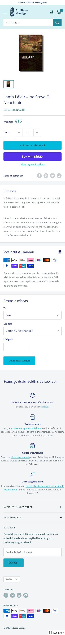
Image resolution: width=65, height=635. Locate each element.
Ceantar (7, 323)
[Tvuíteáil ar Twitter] (52, 175)
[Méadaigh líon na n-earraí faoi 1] (37, 132)
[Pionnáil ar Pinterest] (46, 175)
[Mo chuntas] (51, 12)
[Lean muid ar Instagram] (19, 595)
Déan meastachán (19, 360)
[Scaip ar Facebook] (39, 175)
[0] (59, 12)
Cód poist (8, 339)
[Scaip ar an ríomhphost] (59, 175)
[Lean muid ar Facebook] (5, 595)
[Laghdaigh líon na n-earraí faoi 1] (19, 132)
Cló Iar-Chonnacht (14, 109)
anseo (45, 406)
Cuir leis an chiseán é (32, 145)
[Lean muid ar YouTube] (25, 595)
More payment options (33, 164)
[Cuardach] (57, 22)
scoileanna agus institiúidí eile (26, 428)
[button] (56, 632)
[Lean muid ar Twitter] (12, 595)
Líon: (6, 132)
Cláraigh (13, 562)
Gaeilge (8, 579)
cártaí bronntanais (20, 457)
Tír (4, 308)
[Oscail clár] (5, 12)
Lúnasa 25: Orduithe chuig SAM (32, 2)
